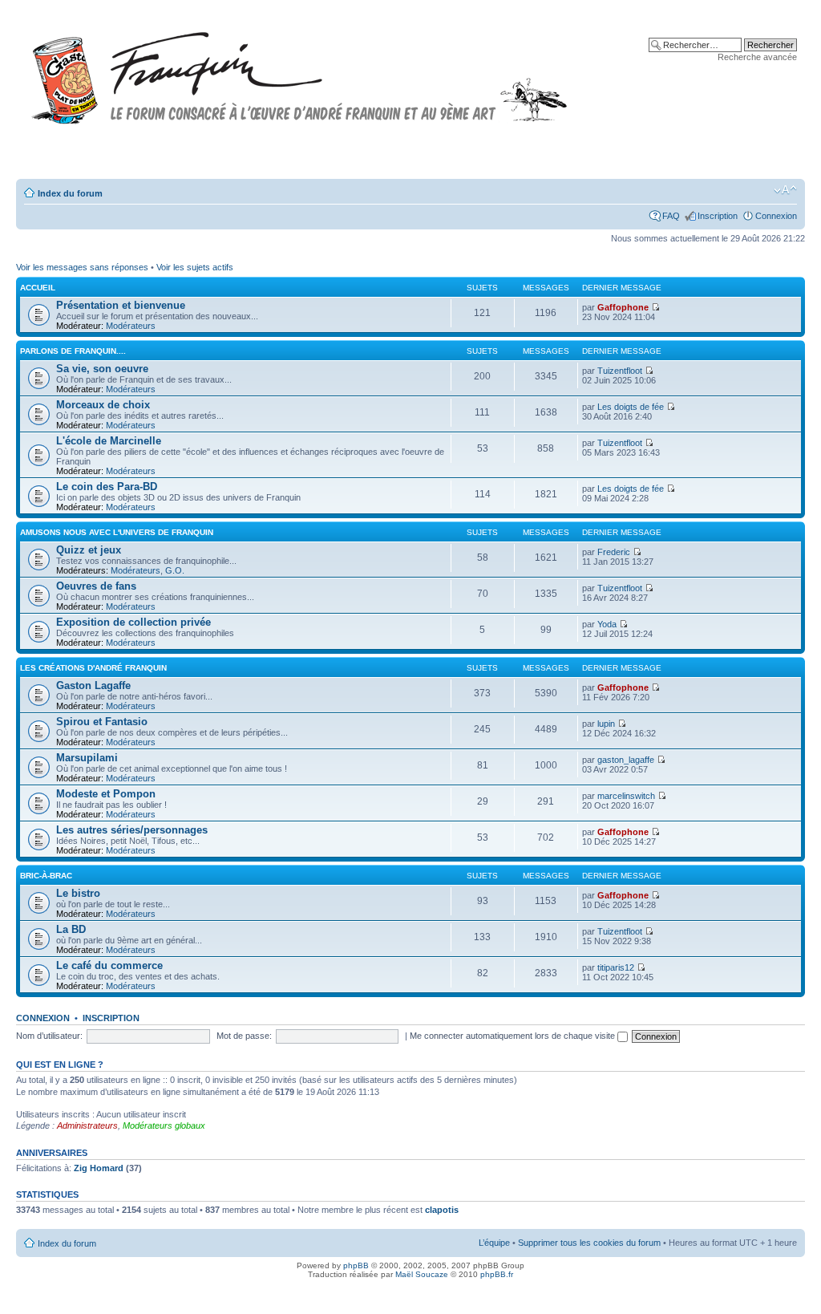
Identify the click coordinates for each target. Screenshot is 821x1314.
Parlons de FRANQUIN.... (73, 351)
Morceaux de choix (103, 405)
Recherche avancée (757, 57)
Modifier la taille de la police (785, 190)
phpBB (356, 1265)
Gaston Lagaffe (93, 685)
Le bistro (78, 893)
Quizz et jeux (88, 550)
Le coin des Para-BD (106, 487)
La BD (71, 929)
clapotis (442, 1210)
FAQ (671, 216)
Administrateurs (87, 1125)
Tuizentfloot (619, 370)
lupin (606, 723)
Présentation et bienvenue (120, 305)
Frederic (613, 552)
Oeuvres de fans (96, 586)
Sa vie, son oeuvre (102, 369)
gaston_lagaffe (625, 759)
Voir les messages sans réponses (82, 267)
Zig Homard (98, 1168)
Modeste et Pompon (106, 794)
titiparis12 (615, 967)
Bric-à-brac (46, 875)
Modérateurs (131, 326)
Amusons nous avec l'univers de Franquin (116, 532)
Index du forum (70, 193)
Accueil (37, 287)
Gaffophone (623, 307)
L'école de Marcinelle (108, 441)
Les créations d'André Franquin (93, 667)
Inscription (718, 216)
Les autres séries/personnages (132, 830)
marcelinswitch (626, 796)
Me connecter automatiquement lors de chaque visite (513, 1035)
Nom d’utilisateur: (49, 1035)
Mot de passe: (244, 1035)
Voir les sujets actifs (194, 267)
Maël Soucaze (421, 1274)
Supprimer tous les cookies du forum (589, 1242)
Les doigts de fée (630, 407)
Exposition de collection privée (133, 622)
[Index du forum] (300, 71)
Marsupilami (87, 758)
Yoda (607, 624)
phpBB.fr (496, 1274)
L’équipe (494, 1242)
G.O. (174, 570)
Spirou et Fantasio (102, 722)
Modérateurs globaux (164, 1125)
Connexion (776, 216)
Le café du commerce (109, 965)
